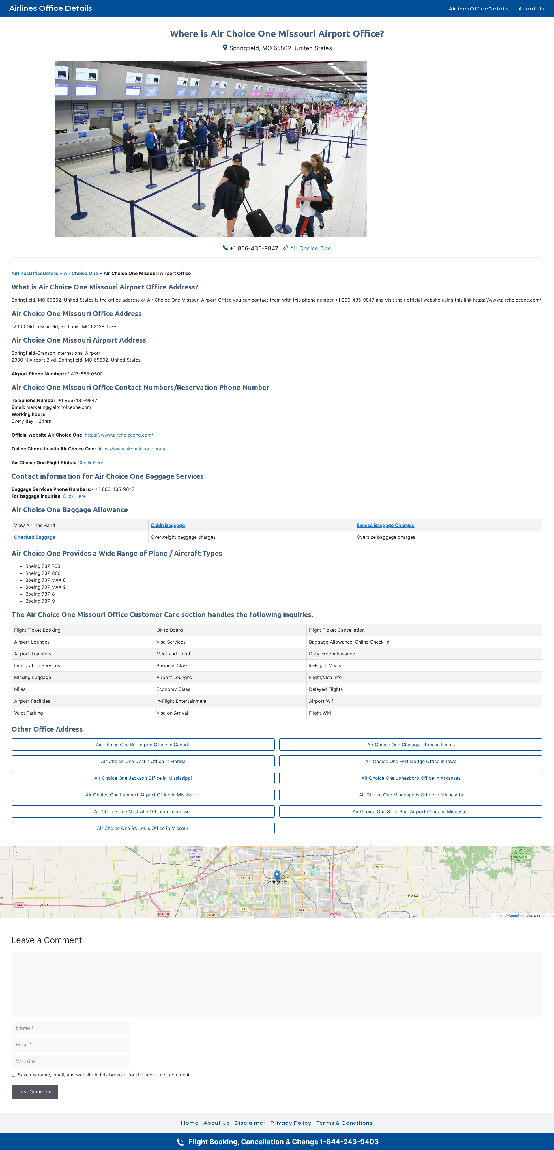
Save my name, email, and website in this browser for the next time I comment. (104, 1075)
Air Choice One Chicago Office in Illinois (411, 744)
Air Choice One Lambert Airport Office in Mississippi (143, 795)
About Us (531, 8)
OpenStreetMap (520, 915)
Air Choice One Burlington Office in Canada (143, 744)
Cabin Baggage (168, 525)
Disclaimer (250, 1123)
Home (190, 1123)
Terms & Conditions (344, 1123)
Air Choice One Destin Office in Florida (143, 761)
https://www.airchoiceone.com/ (119, 435)
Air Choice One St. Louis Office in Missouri (143, 828)
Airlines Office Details (50, 8)
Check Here (90, 462)
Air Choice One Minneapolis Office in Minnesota (411, 795)
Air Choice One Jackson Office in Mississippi (143, 778)
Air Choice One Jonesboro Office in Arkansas (411, 778)
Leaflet (498, 915)
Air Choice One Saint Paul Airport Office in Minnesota (411, 811)
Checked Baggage (34, 537)
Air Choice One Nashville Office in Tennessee (143, 811)
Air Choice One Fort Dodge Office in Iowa (410, 761)
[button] (277, 876)
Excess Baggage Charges (385, 525)
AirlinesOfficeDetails (479, 8)
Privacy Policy (291, 1123)
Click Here (74, 496)
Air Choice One (311, 248)
